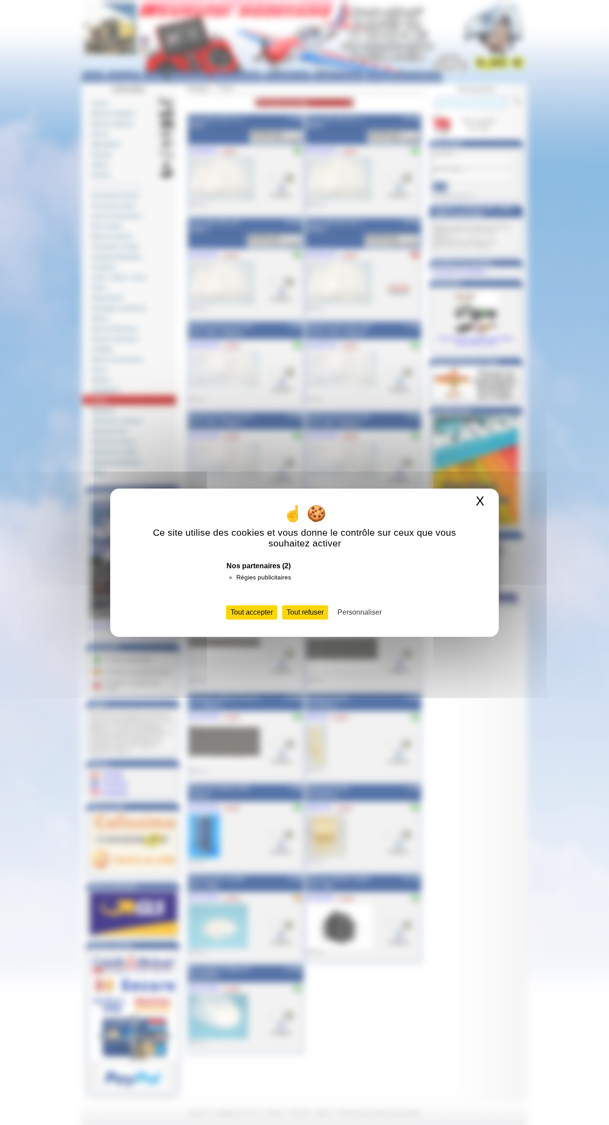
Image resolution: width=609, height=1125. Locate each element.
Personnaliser (359, 612)
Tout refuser (305, 612)
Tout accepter (251, 612)
